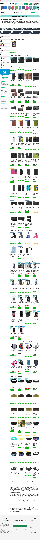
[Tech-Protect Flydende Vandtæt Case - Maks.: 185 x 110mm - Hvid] (13, 329)
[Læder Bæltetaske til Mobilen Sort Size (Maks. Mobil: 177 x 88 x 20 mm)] (13, 108)
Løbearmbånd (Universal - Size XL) (6, 65)
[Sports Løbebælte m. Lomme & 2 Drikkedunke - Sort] (36, 381)
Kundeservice (34, 0)
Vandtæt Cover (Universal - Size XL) (6, 62)
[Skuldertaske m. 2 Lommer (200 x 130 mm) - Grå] (21, 235)
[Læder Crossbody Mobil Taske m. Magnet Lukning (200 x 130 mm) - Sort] (21, 249)
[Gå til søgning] (23, 4)
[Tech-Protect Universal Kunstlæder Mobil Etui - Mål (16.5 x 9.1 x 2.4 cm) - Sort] (13, 60)
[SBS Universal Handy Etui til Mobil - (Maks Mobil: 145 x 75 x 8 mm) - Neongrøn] (36, 188)
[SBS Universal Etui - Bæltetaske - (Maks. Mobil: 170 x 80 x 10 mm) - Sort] (21, 203)
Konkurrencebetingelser (32, 528)
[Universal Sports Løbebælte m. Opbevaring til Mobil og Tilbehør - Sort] (36, 423)
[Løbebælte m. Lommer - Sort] (21, 468)
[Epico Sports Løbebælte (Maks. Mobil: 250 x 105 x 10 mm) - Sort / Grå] (28, 381)
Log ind (38, 0)
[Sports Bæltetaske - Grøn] (28, 468)
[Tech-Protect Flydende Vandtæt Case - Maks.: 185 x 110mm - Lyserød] (21, 329)
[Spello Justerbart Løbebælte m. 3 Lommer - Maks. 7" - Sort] (36, 468)
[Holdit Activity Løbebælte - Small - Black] (28, 396)
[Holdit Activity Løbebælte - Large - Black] (13, 423)
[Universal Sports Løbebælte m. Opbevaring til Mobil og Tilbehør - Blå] (13, 438)
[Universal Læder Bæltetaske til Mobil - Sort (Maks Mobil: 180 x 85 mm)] (21, 92)
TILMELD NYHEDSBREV (20, 526)
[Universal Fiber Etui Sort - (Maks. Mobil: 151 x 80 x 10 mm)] (21, 171)
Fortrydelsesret (31, 524)
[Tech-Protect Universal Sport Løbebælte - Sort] (21, 381)
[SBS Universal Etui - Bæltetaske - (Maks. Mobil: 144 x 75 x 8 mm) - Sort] (13, 203)
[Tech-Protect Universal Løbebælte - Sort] (13, 381)
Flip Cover (4, 41)
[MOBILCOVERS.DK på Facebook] (30, 532)
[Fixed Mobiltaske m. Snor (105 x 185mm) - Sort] (28, 249)
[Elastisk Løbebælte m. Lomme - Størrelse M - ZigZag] (13, 454)
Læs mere (1, 535)
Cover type (2, 39)
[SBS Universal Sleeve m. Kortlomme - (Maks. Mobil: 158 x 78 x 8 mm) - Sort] (13, 188)
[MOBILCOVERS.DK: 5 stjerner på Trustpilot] (5, 92)
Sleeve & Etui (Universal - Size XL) (6, 58)
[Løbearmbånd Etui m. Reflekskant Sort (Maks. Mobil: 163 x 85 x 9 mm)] (21, 346)
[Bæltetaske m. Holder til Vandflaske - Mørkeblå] (13, 468)
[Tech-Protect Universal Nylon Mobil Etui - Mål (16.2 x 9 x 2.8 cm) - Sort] (36, 60)
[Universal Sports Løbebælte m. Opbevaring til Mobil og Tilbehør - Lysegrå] (28, 423)
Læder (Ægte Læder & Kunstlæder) (3, 48)
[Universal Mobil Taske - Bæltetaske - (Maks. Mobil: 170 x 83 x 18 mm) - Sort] (36, 92)
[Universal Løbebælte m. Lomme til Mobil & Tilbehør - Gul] (21, 438)
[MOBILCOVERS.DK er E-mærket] (16, 4)
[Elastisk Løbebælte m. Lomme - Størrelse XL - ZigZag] (28, 454)
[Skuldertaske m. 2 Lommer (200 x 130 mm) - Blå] (28, 235)
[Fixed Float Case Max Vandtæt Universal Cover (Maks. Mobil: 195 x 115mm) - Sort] (13, 313)
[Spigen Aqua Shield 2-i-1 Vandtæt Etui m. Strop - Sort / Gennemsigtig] (28, 313)
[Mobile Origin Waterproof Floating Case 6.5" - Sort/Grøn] (36, 298)
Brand (2, 50)
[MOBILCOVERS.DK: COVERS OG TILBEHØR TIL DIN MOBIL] (7, 4)
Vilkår (30, 523)
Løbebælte (4, 67)
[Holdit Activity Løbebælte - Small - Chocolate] (21, 396)
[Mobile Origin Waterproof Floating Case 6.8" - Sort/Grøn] (28, 298)
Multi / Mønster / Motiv (1, 45)
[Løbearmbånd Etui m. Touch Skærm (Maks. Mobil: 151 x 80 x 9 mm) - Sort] (13, 346)
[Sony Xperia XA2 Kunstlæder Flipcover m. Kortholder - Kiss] (13, 44)
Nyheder (5, 518)
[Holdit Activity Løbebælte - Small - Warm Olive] (13, 396)
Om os (30, 0)
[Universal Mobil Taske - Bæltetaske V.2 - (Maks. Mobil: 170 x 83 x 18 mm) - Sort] (28, 92)
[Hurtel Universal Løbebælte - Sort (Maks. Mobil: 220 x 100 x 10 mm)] (28, 438)
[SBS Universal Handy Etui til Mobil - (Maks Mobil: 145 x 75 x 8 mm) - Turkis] (28, 188)
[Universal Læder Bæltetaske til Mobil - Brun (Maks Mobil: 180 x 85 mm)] (13, 92)
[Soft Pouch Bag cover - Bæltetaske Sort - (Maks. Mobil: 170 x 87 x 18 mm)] (28, 218)
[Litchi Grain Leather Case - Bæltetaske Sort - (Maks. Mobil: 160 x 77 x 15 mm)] (21, 218)
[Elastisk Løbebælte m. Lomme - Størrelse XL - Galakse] (21, 454)
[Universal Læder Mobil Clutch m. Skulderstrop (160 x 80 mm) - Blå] (13, 249)
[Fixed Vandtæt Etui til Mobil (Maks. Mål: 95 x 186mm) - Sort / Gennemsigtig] (21, 313)
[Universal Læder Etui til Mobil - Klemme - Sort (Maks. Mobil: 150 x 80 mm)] (21, 188)
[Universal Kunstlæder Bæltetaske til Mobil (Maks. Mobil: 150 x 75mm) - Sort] (28, 108)
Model (2, 36)
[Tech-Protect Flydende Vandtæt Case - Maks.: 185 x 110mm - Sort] (36, 313)
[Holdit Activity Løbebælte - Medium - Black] (21, 409)
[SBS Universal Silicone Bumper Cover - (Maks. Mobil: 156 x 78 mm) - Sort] (13, 139)
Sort (4, 45)
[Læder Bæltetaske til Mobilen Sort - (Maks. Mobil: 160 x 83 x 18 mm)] (28, 203)
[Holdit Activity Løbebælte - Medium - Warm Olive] (36, 396)
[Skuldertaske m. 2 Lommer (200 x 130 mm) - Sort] (13, 235)
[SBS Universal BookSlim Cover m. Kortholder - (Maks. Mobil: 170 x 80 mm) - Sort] (21, 139)
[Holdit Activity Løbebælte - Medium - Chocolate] (13, 409)
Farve (2, 43)
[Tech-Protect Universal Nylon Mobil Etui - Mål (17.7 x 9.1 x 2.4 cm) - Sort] (21, 60)
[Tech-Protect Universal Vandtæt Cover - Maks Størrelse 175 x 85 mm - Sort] (21, 265)
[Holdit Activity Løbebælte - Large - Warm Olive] (28, 409)
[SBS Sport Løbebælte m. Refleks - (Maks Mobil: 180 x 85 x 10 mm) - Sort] (36, 454)
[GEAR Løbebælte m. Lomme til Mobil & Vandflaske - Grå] (21, 423)
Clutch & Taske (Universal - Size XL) (6, 60)
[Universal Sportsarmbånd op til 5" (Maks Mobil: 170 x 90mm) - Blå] (28, 362)
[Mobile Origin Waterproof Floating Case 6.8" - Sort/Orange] (21, 298)
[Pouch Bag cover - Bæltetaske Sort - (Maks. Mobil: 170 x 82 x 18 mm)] (21, 108)
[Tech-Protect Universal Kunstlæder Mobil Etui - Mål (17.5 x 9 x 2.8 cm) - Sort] (28, 60)
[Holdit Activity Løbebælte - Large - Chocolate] (36, 409)
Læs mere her (37, 23)
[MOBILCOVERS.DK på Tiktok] (33, 532)
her (26, 529)
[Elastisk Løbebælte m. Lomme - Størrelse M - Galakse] (36, 438)
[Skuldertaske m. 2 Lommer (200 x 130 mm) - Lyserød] (36, 235)
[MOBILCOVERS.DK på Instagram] (31, 532)
